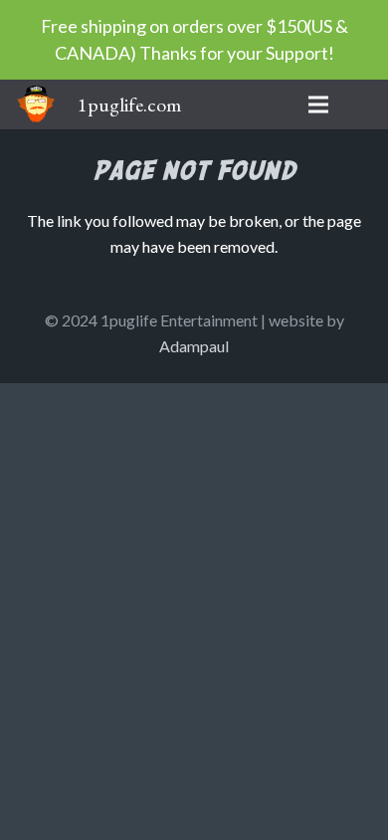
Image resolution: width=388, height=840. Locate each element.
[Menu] (318, 104)
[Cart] (363, 104)
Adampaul (194, 345)
